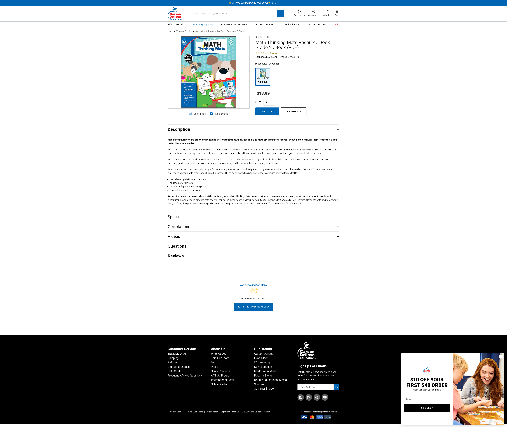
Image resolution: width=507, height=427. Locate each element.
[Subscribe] (336, 387)
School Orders (220, 384)
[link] (266, 53)
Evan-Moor (261, 358)
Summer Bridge (264, 389)
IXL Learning (262, 362)
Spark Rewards (220, 371)
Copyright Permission (230, 411)
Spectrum (260, 384)
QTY (258, 102)
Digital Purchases (179, 367)
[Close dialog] (501, 356)
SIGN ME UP (427, 408)
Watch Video (221, 114)
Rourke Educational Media (270, 380)
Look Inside (199, 114)
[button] (253, 129)
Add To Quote (294, 111)
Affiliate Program (221, 375)
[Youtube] (325, 397)
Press (214, 367)
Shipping (173, 358)
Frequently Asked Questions (185, 375)
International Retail (223, 380)
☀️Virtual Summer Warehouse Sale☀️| (253, 2)
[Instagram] (309, 397)
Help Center (175, 371)
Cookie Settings (176, 411)
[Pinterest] (317, 397)
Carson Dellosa (263, 354)
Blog (214, 362)
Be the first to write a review (253, 307)
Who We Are (218, 354)
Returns (172, 362)
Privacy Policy (212, 411)
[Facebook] (300, 397)
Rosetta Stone (263, 375)
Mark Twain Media (265, 371)
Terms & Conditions (195, 411)
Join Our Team (220, 358)
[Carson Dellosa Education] (175, 14)
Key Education (263, 367)
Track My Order (177, 354)
